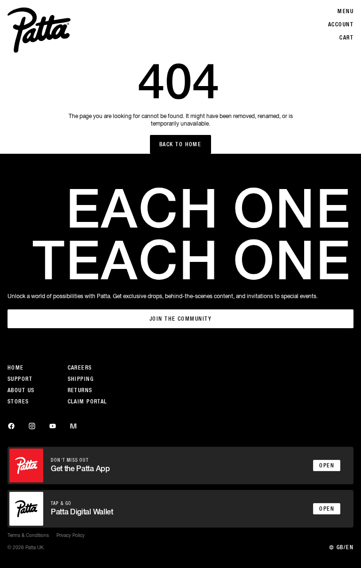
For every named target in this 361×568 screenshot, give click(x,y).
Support (20, 379)
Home (16, 367)
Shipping (81, 379)
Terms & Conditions (28, 535)
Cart (346, 37)
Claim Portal (87, 401)
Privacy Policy (70, 535)
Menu (345, 11)
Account (340, 24)
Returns (80, 390)
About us (21, 390)
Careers (80, 367)
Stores (18, 401)
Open (326, 465)
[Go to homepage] (39, 30)
